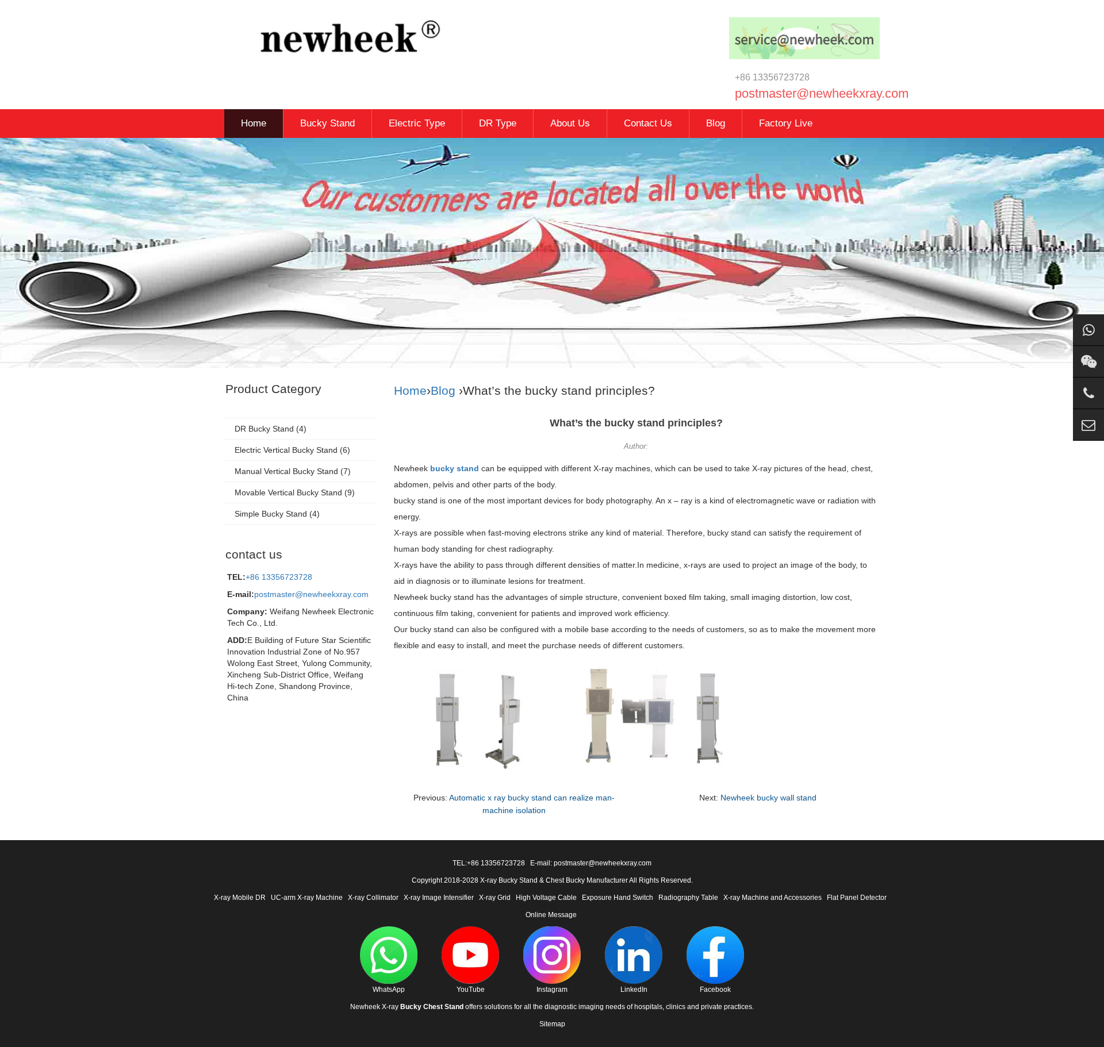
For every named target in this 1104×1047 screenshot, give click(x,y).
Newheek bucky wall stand (768, 797)
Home (253, 123)
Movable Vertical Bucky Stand (288, 492)
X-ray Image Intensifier (439, 898)
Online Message (551, 915)
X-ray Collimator (373, 898)
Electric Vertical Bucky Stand (286, 450)
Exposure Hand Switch (617, 898)
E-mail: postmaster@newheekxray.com (590, 863)
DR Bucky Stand (264, 428)
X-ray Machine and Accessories (772, 898)
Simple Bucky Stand (271, 513)
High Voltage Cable (546, 898)
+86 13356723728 (279, 577)
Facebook (715, 990)
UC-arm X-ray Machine (307, 898)
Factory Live (785, 123)
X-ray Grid (495, 898)
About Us (570, 123)
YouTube (471, 990)
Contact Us (648, 123)
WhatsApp (389, 990)
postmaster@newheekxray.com (311, 594)
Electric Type (417, 123)
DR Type (497, 123)
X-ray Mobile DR (240, 898)
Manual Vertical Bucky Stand (286, 471)
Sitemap (552, 1024)
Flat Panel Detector (857, 898)
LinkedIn (633, 990)
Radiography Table (688, 898)
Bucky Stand (327, 123)
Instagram (552, 990)
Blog (715, 123)
